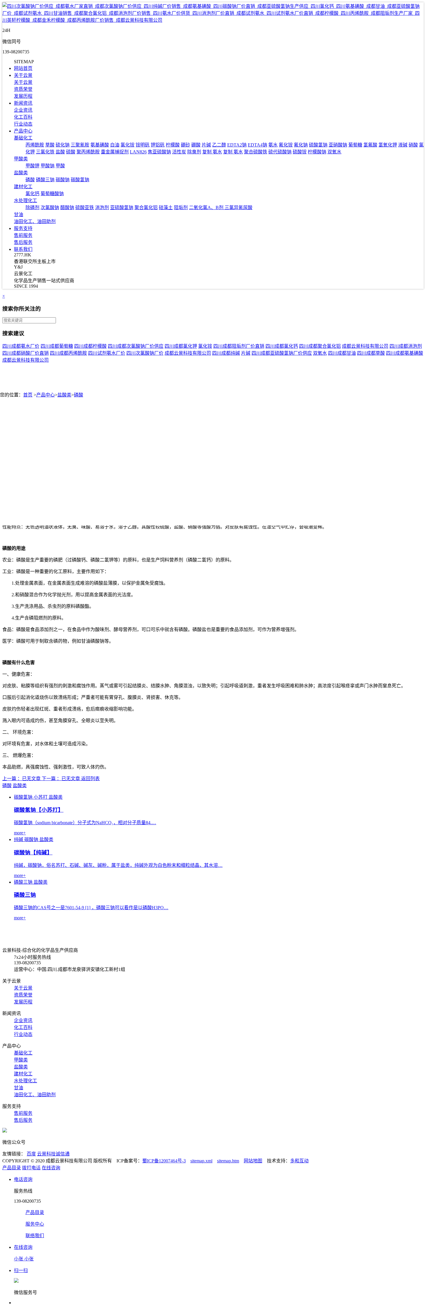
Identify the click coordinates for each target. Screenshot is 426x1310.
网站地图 (253, 1160)
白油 (114, 144)
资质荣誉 (23, 89)
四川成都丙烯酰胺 (68, 353)
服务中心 (35, 1224)
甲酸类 (21, 158)
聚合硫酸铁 (255, 151)
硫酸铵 (300, 151)
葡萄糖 (355, 144)
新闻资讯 (23, 103)
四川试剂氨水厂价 (106, 353)
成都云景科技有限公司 (365, 346)
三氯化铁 (45, 151)
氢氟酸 (370, 144)
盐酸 (60, 151)
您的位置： (11, 394)
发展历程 (23, 96)
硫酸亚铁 (84, 207)
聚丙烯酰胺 (88, 151)
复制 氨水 (212, 151)
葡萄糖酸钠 (52, 193)
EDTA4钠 (257, 144)
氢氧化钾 (387, 144)
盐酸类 (21, 172)
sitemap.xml (201, 1160)
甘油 (18, 214)
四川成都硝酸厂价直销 (25, 353)
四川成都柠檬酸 (90, 346)
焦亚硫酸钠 (159, 151)
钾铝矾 (158, 144)
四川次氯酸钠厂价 (144, 353)
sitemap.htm (228, 1160)
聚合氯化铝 (146, 207)
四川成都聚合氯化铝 (320, 346)
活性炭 (179, 151)
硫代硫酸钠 (280, 151)
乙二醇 (219, 144)
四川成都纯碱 (226, 353)
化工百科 (23, 117)
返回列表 (90, 778)
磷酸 (30, 179)
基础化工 (23, 137)
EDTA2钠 (237, 144)
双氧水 (334, 151)
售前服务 (23, 235)
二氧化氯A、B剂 (207, 207)
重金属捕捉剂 (115, 151)
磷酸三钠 (45, 179)
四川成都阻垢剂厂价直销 (238, 346)
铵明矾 (143, 144)
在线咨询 (51, 1167)
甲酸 (60, 165)
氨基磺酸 (99, 144)
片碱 (206, 144)
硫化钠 (63, 144)
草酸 (49, 144)
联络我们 (35, 1235)
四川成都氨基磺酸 (404, 353)
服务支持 (23, 228)
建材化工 (23, 186)
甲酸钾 (32, 165)
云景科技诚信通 (53, 1153)
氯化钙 (32, 193)
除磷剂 (32, 207)
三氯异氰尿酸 (238, 207)
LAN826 (138, 151)
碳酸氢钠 (80, 179)
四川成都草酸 (371, 353)
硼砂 (185, 144)
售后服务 (23, 242)
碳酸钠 (63, 179)
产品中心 (23, 130)
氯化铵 (127, 144)
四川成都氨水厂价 (20, 346)
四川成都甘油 (342, 353)
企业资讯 (23, 110)
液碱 (402, 144)
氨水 (273, 144)
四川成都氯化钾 (181, 346)
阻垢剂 (181, 207)
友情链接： (14, 1153)
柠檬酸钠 (317, 151)
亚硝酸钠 (338, 144)
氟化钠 (301, 144)
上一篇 (9, 778)
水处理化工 (25, 200)
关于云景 (23, 75)
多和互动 (299, 1160)
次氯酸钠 (50, 207)
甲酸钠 (47, 165)
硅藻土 (166, 207)
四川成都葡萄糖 (57, 346)
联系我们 (23, 249)
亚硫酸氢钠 (121, 207)
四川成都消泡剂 (405, 346)
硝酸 (413, 144)
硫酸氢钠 (318, 144)
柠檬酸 (173, 144)
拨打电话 (31, 1167)
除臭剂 (194, 151)
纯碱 (18, 839)
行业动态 (23, 124)
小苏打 (41, 797)
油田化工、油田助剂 (35, 221)
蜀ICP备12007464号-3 (164, 1160)
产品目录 (11, 1167)
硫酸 (70, 151)
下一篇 (49, 778)
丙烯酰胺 (35, 144)
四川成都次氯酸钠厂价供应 (135, 346)
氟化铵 (286, 144)
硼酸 (196, 144)
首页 (27, 394)
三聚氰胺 (80, 144)
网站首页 (23, 68)
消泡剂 (102, 207)
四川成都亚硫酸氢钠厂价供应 (282, 353)
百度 (31, 1153)
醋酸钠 (67, 207)
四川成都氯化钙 (281, 346)
